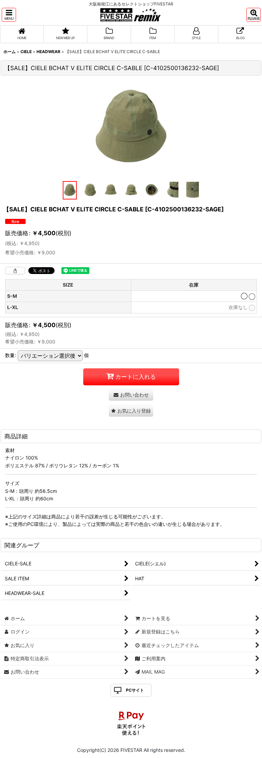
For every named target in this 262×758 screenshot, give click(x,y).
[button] (9, 15)
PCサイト (135, 690)
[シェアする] (15, 270)
